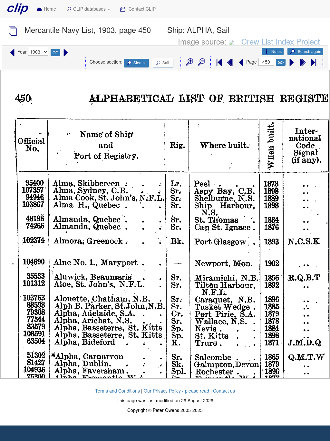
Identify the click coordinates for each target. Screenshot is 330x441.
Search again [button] (309, 51)
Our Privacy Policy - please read (176, 390)
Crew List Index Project (280, 41)
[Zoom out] (201, 62)
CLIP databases (90, 8)
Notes (276, 51)
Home (50, 8)
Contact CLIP (141, 8)
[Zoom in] (189, 62)
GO (55, 52)
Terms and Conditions (117, 390)
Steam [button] (139, 62)
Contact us (224, 390)
